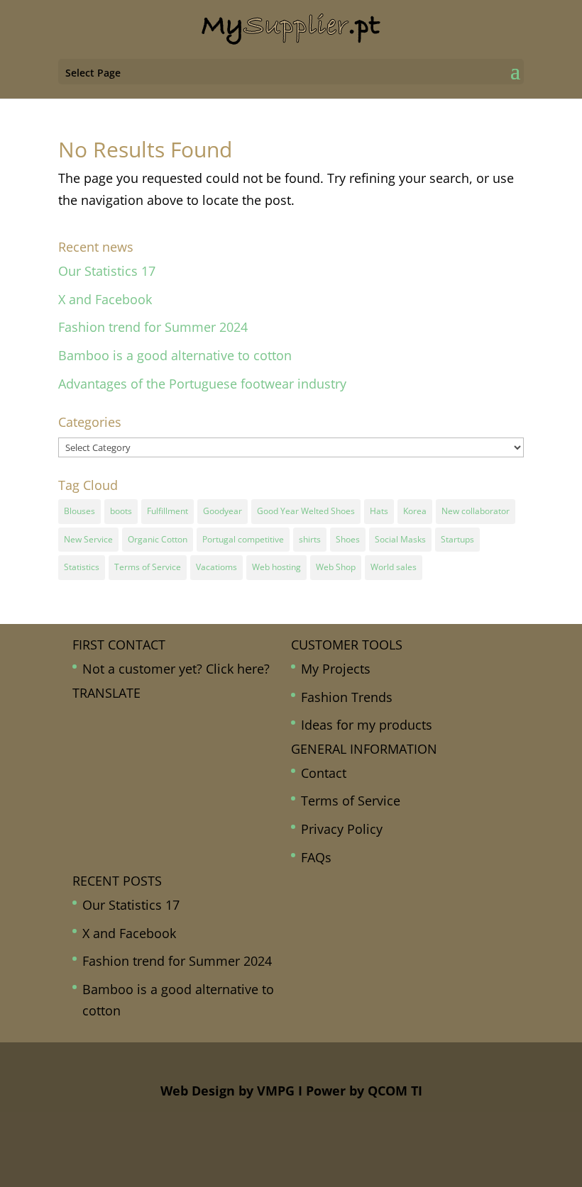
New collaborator (475, 511)
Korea (415, 511)
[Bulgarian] (111, 716)
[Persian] (173, 759)
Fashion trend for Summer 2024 (153, 326)
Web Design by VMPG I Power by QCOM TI (291, 1090)
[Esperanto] (79, 737)
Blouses (79, 511)
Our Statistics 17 (106, 270)
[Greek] (142, 737)
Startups (457, 539)
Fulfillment (167, 511)
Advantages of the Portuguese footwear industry (202, 383)
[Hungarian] (157, 737)
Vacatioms (216, 567)
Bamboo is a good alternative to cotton (175, 355)
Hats (379, 511)
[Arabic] (95, 716)
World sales (393, 567)
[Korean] (95, 759)
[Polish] (79, 780)
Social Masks (400, 539)
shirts (310, 539)
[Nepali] (142, 759)
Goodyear (222, 511)
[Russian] (111, 780)
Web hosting (276, 567)
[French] (95, 737)
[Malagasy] (111, 759)
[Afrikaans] (79, 716)
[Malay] (126, 759)
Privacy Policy (342, 828)
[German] (126, 737)
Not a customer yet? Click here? (176, 668)
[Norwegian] (157, 759)
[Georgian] (111, 737)
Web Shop (336, 567)
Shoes (348, 539)
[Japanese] (79, 759)
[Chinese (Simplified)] (126, 716)
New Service (88, 539)
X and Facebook (105, 299)
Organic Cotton (157, 539)
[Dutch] (157, 716)
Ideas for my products (366, 724)
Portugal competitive (243, 539)
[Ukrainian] (173, 780)
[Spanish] (126, 780)
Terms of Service (147, 567)
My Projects (335, 668)
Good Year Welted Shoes (306, 511)
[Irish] (173, 737)
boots (121, 511)
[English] (173, 716)
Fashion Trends (346, 697)
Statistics (81, 567)
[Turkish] (157, 780)
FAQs (316, 857)
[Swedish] (142, 780)
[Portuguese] (95, 780)
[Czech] (142, 716)
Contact (323, 772)
